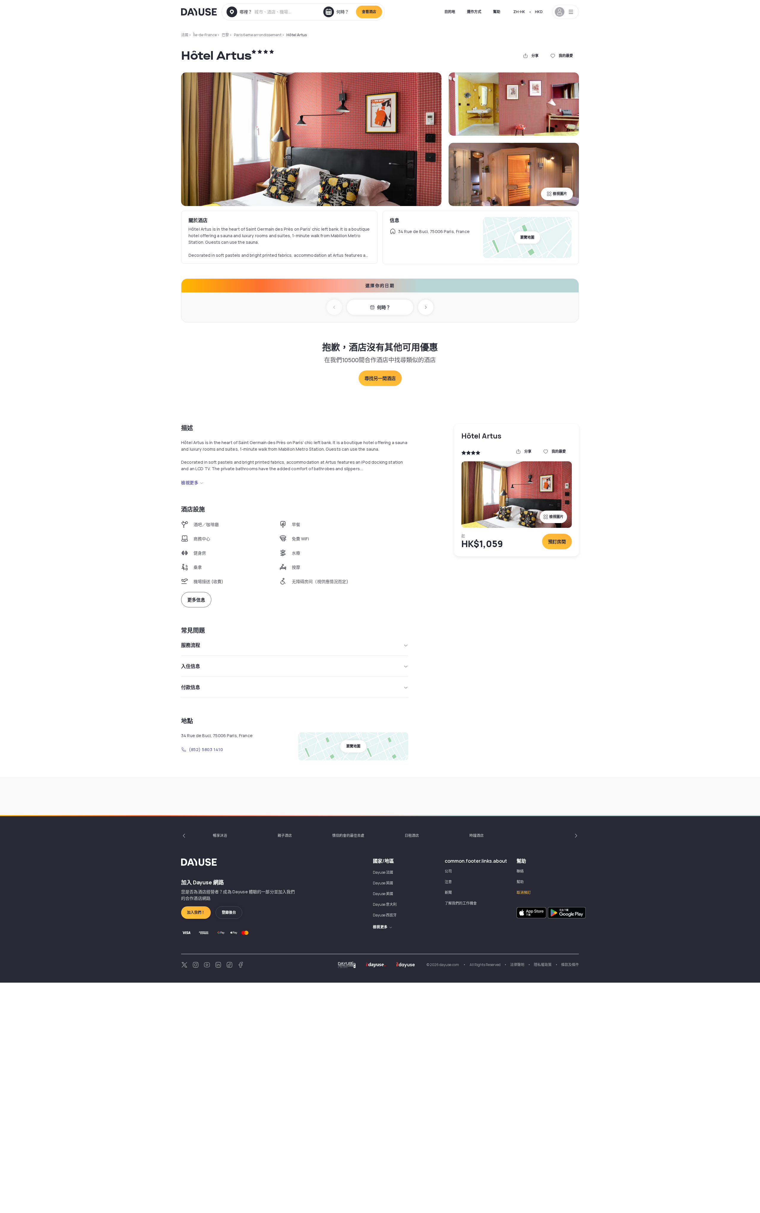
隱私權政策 (543, 964)
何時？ (383, 307)
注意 (448, 881)
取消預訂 (524, 892)
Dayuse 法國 (383, 872)
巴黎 (225, 34)
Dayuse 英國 (383, 883)
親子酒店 (285, 835)
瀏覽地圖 (527, 237)
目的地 (449, 11)
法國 (184, 34)
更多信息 (196, 600)
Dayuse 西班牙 (385, 915)
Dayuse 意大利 (385, 904)
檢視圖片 (560, 193)
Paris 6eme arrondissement (257, 34)
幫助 (496, 11)
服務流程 (190, 645)
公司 (448, 871)
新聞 (448, 892)
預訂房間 (557, 542)
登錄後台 (229, 912)
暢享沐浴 (220, 835)
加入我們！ (196, 912)
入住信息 (190, 666)
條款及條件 (570, 964)
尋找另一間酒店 (380, 378)
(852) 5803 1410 (206, 749)
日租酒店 (412, 835)
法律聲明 (517, 964)
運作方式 (474, 11)
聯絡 (520, 871)
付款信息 (190, 687)
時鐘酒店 (476, 835)
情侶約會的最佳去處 (348, 835)
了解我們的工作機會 (461, 903)
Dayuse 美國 (383, 893)
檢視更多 (189, 482)
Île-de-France (205, 34)
